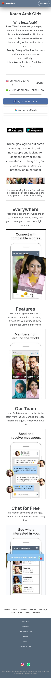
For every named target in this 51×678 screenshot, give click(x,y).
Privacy (25, 641)
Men (15, 609)
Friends (36, 612)
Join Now (44, 3)
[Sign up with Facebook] (25, 104)
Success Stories (25, 631)
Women (23, 609)
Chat (20, 612)
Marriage (43, 609)
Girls (13, 612)
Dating (7, 609)
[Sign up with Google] (25, 112)
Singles (32, 609)
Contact (25, 626)
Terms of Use (33, 124)
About (25, 636)
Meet (28, 612)
